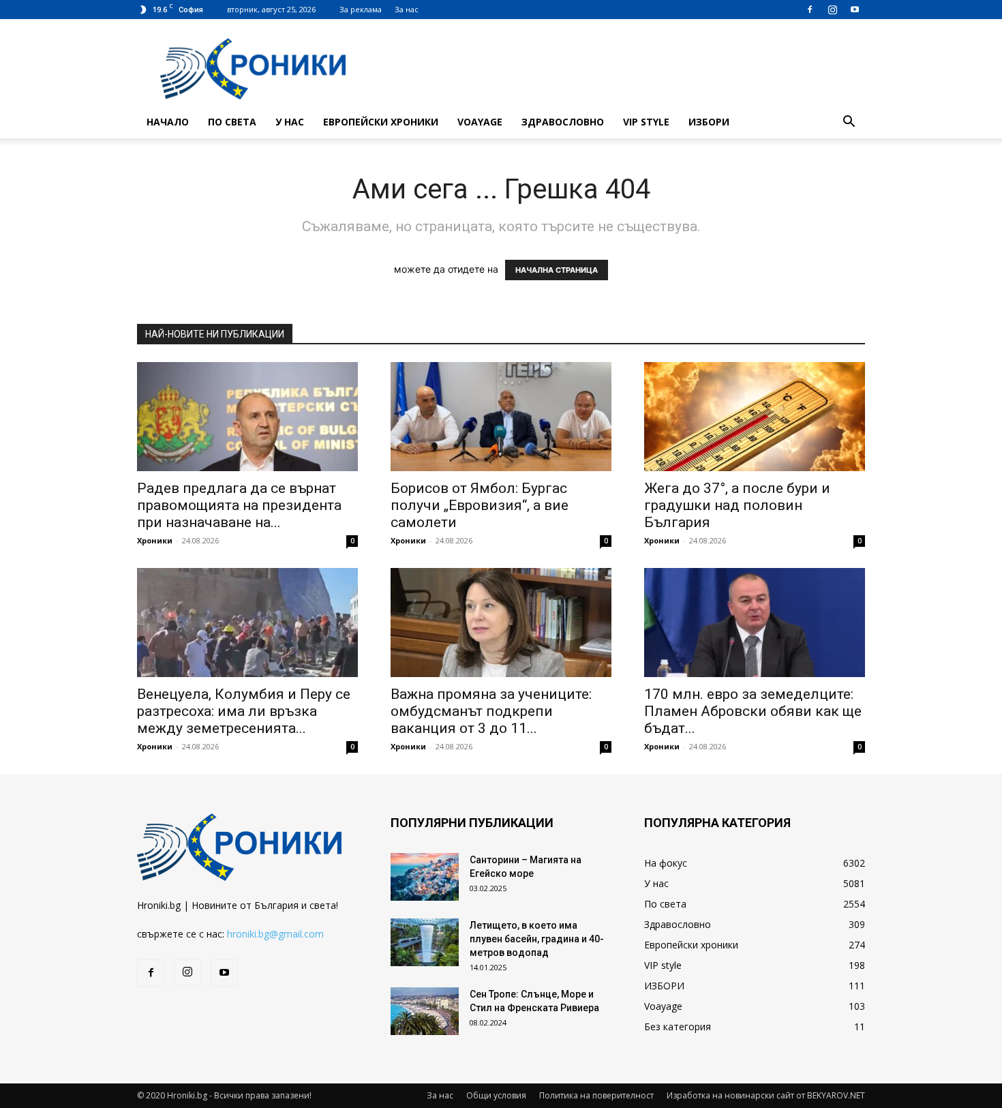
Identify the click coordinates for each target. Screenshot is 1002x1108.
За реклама (360, 9)
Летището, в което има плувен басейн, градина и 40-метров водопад (537, 939)
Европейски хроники (380, 121)
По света (232, 121)
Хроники (154, 540)
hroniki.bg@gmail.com (275, 933)
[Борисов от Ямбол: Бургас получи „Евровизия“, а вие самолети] (501, 416)
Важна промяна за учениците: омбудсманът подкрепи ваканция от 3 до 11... (491, 711)
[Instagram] (832, 9)
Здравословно (562, 121)
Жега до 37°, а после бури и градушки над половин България (737, 505)
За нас (407, 9)
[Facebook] (810, 9)
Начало (168, 121)
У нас (289, 121)
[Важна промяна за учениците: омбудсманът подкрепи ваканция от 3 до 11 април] (501, 622)
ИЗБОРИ (708, 121)
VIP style (646, 121)
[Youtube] (855, 9)
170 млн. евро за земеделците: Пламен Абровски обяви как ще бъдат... (753, 711)
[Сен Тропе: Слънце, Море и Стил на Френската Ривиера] (425, 1011)
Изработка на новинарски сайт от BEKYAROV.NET (766, 1095)
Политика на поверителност (596, 1095)
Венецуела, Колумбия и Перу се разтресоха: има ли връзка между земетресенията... (243, 711)
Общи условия (496, 1095)
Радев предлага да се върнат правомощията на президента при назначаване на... (239, 505)
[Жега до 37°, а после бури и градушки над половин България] (754, 416)
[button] (848, 123)
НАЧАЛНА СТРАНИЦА (556, 270)
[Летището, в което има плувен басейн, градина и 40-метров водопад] (425, 942)
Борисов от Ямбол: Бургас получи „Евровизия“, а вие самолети (479, 505)
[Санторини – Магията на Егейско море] (425, 877)
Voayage (479, 121)
